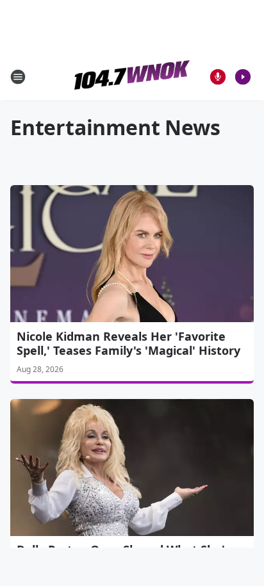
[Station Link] (132, 76)
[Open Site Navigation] (18, 77)
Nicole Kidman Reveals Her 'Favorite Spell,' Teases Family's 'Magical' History (128, 343)
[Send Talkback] (218, 77)
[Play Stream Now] (243, 77)
